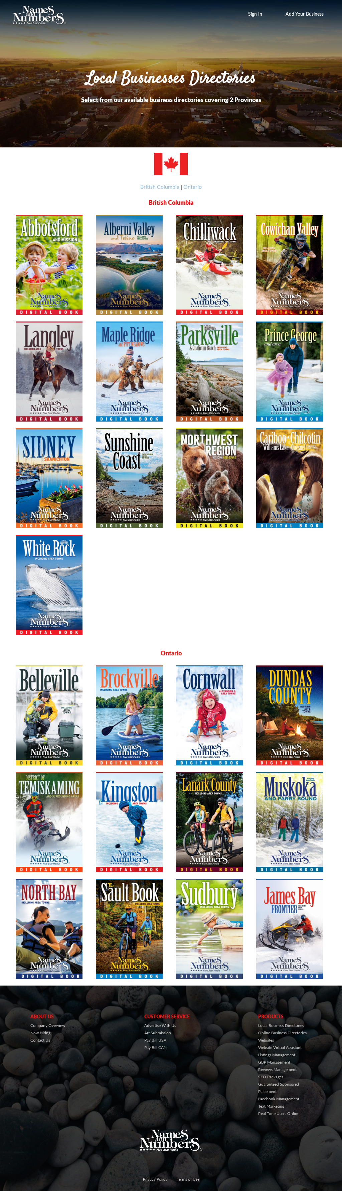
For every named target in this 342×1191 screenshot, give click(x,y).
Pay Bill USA (155, 1040)
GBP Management (274, 1062)
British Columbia (159, 187)
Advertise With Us (160, 1026)
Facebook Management (278, 1099)
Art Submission (157, 1033)
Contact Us (40, 1040)
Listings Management (276, 1055)
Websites (266, 1040)
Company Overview (47, 1026)
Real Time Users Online (278, 1114)
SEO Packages (270, 1077)
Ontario (192, 187)
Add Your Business (305, 14)
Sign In (255, 14)
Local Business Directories (281, 1026)
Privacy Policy (155, 1179)
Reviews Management (277, 1070)
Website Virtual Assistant (280, 1048)
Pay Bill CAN (155, 1048)
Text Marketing (271, 1106)
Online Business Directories (282, 1033)
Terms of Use (188, 1179)
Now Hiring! (40, 1033)
